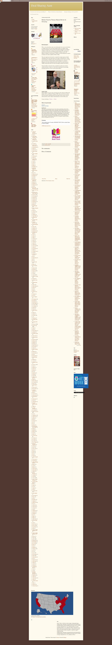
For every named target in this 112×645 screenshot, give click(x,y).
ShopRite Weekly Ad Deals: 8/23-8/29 (34, 52)
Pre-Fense (34, 437)
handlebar (33, 342)
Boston (33, 204)
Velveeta (33, 565)
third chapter (34, 541)
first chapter (34, 299)
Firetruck (33, 294)
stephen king (34, 518)
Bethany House (34, 170)
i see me (33, 360)
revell (33, 476)
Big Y (33, 172)
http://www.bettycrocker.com (78, 29)
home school (34, 352)
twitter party (34, 561)
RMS (33, 483)
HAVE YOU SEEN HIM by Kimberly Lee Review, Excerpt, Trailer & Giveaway (77, 225)
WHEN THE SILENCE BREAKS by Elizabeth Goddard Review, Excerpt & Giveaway (78, 126)
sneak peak (34, 506)
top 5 (33, 551)
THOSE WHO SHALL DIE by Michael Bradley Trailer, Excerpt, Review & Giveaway (77, 304)
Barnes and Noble (45, 105)
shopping (33, 501)
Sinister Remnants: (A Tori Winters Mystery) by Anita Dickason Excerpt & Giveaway (77, 144)
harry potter (34, 346)
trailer (33, 555)
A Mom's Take (34, 77)
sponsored (34, 512)
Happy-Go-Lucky (34, 86)
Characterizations (35, 224)
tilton (33, 545)
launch (33, 379)
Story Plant (34, 526)
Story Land (34, 525)
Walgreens (34, 575)
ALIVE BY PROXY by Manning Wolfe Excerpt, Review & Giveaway (77, 292)
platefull (33, 430)
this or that (34, 543)
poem (33, 432)
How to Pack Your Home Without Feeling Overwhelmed (34, 80)
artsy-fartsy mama (34, 66)
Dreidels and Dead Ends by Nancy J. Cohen (77, 343)
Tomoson (33, 548)
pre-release (34, 440)
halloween (34, 340)
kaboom (33, 370)
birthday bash (34, 174)
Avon (33, 161)
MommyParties (34, 396)
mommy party (34, 395)
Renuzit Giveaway (34, 473)
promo (33, 447)
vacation (33, 563)
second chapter (34, 493)
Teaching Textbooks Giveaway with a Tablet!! (77, 92)
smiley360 (34, 505)
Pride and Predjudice (34, 444)
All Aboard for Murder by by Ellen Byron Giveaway (77, 213)
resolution (34, 475)
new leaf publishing (34, 408)
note (33, 413)
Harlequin (34, 343)
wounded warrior (35, 580)
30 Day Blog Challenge (34, 137)
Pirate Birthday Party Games (34, 427)
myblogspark (34, 401)
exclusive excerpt (35, 276)
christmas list (34, 230)
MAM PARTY (34, 384)
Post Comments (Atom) (50, 180)
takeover (33, 536)
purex (33, 449)
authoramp (34, 156)
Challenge (34, 214)
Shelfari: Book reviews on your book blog (76, 57)
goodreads (34, 332)
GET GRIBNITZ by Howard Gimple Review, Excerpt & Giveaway (78, 298)
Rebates (33, 464)
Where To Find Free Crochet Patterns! (55, 11)
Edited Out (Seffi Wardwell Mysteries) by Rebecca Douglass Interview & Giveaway (78, 287)
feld (33, 288)
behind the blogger (34, 169)
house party (34, 355)
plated (33, 428)
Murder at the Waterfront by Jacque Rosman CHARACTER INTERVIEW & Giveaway (77, 238)
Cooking (33, 241)
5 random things (35, 141)
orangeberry (34, 415)
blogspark (33, 183)
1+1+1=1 (75, 65)
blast (33, 176)
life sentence (34, 382)
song (33, 509)
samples (33, 488)
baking (33, 165)
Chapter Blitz (34, 215)
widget (80, 345)
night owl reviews (35, 411)
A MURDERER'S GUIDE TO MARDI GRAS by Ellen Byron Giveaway (78, 192)
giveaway (46, 145)
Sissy (33, 503)
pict (32, 423)
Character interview (33, 222)
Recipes (33, 467)
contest (33, 240)
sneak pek (33, 507)
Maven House (34, 388)
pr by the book (34, 435)
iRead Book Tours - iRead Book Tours (34, 125)
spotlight (33, 513)
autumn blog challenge (34, 159)
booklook (33, 200)
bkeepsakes (34, 175)
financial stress (34, 291)
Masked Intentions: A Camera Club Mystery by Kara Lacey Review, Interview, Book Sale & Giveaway (78, 119)
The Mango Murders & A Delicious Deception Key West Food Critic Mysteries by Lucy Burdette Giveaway (77, 251)
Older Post (68, 178)
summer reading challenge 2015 (35, 533)
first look (33, 300)
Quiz (33, 454)
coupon (33, 242)
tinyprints (33, 547)
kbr (32, 371)
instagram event (34, 362)
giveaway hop (34, 325)
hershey (33, 347)
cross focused (34, 248)
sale (32, 486)
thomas (33, 544)
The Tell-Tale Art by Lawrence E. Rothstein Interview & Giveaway (78, 187)
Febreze (33, 287)
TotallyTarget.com (34, 58)
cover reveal (34, 245)
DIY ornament (34, 265)
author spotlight (34, 153)
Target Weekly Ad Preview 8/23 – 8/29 (34, 60)
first (33, 295)
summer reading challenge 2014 (35, 530)
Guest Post (34, 339)
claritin (33, 236)
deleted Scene (34, 257)
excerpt (33, 274)
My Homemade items (34, 14)
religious (33, 471)
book (33, 186)
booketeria (34, 198)
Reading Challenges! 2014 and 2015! (71, 11)
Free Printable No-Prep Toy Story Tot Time (77, 67)
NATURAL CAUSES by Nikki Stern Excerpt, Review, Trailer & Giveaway (77, 218)
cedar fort (33, 211)
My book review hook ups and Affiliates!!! (38, 11)
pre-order (33, 439)
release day (34, 468)
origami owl (34, 416)
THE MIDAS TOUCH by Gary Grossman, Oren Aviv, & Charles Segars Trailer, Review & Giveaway (78, 231)
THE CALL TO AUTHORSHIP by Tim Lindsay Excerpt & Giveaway (77, 138)
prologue (33, 445)
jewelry (33, 368)
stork (33, 522)
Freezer (33, 308)
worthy (33, 579)
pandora (33, 418)
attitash (33, 148)
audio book (34, 149)
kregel (33, 375)
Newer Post (44, 178)
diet (32, 260)
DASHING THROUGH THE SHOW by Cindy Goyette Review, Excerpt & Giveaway (78, 267)
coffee (33, 237)
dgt (32, 259)
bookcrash (34, 197)
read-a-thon (34, 459)
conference (34, 238)
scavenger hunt (34, 490)
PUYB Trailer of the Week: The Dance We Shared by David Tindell (34, 105)
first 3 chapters (34, 296)
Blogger (65, 637)
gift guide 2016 (34, 321)
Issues (33, 365)
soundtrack (34, 510)
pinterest (33, 424)
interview (33, 364)
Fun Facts (33, 315)
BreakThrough (34, 205)
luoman (58, 637)
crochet (33, 247)
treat (33, 558)
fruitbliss (33, 313)
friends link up (34, 310)
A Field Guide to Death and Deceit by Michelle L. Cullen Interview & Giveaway (77, 243)
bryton (33, 210)
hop (32, 354)
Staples (33, 517)
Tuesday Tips (34, 559)
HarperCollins (34, 345)
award (33, 162)
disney (33, 264)
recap (33, 465)
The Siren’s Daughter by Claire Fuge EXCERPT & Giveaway (77, 332)
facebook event (34, 280)
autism (33, 157)
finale (33, 290)
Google (36, 28)
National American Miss (34, 403)
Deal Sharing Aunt (41, 5)
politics (33, 434)
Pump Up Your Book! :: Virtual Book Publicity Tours (34, 101)
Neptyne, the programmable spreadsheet (39, 616)
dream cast (34, 270)
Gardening (34, 318)
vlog (33, 570)
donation (33, 268)
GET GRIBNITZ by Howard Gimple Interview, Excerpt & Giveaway (78, 281)
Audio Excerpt (34, 151)
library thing (34, 380)
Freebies (33, 307)
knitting (33, 374)
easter (33, 272)
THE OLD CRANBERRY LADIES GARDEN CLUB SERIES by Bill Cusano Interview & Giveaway (78, 317)
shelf (33, 498)
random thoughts (35, 456)
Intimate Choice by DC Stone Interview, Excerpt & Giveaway (77, 176)
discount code (34, 261)
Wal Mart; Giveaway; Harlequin (34, 572)
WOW (33, 583)
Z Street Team (34, 585)
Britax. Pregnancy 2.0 (35, 208)
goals (33, 329)
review (49, 145)
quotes (33, 455)
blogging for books (34, 180)
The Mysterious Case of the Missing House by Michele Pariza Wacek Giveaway (78, 208)
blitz (33, 178)
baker (33, 163)
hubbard (33, 359)
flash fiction (34, 301)
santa (33, 489)
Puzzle (33, 451)
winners (33, 576)
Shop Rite (34, 499)
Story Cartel (34, 524)
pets (33, 422)
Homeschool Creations (76, 90)
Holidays (33, 351)
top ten (33, 552)
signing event (34, 502)
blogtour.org (34, 184)
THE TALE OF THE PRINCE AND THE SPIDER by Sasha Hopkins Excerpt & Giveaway (77, 156)
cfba (33, 213)
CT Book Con (34, 251)
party (33, 419)
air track (33, 143)
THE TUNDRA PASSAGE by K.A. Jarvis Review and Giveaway (77, 181)
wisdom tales (34, 577)
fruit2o (33, 312)
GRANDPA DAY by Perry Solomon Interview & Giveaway (78, 261)
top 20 (33, 550)
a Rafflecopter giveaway (46, 125)
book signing (34, 196)
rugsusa (33, 485)
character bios (34, 217)
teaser (33, 539)
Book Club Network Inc (34, 188)
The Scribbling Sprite (34, 111)
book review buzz (35, 189)
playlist (33, 431)
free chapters (34, 306)
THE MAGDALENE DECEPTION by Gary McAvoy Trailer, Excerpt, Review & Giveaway (77, 105)
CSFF (33, 249)
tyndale (33, 562)
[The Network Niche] (81, 387)
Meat (33, 392)
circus (33, 234)
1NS (33, 135)
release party (34, 469)
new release (34, 410)
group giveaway (35, 337)
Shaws (33, 496)
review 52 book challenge (34, 480)
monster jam (34, 398)
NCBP (33, 406)
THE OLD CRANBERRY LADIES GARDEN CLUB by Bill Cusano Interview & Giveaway (78, 274)
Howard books (34, 357)
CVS (33, 252)
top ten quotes (34, 554)
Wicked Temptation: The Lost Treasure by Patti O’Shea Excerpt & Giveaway (77, 310)
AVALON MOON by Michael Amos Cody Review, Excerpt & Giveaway (78, 171)
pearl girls (34, 420)
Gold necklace (34, 330)
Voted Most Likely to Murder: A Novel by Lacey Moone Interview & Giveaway (78, 338)
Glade (33, 327)
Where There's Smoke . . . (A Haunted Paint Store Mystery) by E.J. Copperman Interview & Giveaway (77, 165)
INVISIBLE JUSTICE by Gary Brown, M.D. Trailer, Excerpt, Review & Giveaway (77, 113)
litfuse (33, 383)
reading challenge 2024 (35, 462)
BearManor (34, 166)
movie (33, 400)
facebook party (34, 282)
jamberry (33, 367)
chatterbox (34, 228)
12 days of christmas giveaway (34, 132)
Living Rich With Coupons (34, 50)
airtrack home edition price (34, 145)
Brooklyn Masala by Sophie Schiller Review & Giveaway (77, 257)
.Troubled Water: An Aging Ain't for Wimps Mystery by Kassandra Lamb (77, 132)
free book (33, 304)
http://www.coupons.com (78, 31)
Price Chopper (34, 442)
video (33, 569)
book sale (33, 194)
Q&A (33, 452)
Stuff (33, 528)
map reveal (34, 387)
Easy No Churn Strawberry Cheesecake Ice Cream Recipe (34, 89)
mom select (34, 393)
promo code (34, 448)
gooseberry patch (35, 333)
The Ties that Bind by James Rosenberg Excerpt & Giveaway (77, 150)
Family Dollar (34, 286)
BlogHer (33, 182)
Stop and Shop (34, 520)
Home (56, 178)
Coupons (33, 244)
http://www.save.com (78, 34)
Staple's (33, 516)
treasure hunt (34, 557)
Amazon (43, 104)
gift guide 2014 (34, 319)
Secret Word (34, 495)
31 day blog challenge (34, 139)
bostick (33, 202)
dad (32, 256)
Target (33, 537)
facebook (33, 278)
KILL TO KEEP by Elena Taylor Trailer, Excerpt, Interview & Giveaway (77, 197)
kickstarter (34, 372)
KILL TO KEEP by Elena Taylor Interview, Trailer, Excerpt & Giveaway (78, 202)
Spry (33, 514)
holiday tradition (35, 349)
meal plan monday (33, 390)
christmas (33, 229)
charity (33, 226)
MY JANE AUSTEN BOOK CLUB (77, 73)
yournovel (34, 584)
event (33, 273)
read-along (34, 460)
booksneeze (34, 201)
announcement (34, 147)
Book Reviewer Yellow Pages (34, 193)
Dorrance (33, 269)
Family (33, 284)
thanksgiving (34, 540)
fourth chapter (34, 303)
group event (34, 335)
